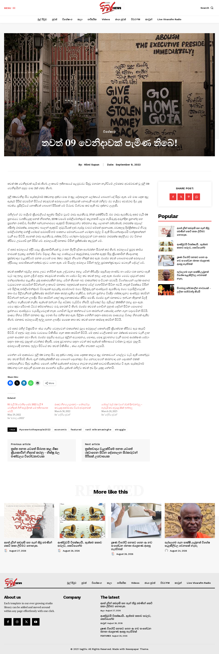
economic (60, 429)
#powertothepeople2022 (35, 429)
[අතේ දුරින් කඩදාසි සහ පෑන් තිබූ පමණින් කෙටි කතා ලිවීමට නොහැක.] (166, 231)
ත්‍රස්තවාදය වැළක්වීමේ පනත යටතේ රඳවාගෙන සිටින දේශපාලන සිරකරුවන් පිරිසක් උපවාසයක (111, 452)
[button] (208, 7)
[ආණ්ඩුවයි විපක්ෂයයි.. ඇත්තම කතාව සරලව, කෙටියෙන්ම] (166, 246)
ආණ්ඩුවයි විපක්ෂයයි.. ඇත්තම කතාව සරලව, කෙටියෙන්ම (192, 246)
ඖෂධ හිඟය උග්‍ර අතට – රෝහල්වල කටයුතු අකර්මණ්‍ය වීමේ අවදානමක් (73, 406)
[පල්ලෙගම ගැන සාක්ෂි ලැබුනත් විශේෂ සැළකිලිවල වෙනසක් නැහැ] (166, 275)
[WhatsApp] (196, 196)
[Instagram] (17, 622)
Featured (105, 636)
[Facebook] (173, 196)
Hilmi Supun (91, 164)
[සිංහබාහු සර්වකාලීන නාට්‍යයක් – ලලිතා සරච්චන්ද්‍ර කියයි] (166, 289)
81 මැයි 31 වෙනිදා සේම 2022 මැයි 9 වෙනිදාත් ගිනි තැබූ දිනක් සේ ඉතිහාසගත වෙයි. (28, 408)
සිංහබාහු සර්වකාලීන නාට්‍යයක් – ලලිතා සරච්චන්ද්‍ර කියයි (194, 289)
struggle (120, 429)
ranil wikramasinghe (98, 429)
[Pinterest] (188, 196)
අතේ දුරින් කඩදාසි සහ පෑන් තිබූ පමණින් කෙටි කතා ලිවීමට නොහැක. (193, 231)
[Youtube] (36, 622)
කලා (102, 610)
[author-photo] (6, 551)
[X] (180, 196)
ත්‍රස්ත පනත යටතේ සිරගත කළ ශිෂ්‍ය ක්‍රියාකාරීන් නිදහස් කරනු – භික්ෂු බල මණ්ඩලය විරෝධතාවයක (35, 452)
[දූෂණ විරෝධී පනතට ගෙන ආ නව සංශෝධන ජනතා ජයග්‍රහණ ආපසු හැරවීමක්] (166, 260)
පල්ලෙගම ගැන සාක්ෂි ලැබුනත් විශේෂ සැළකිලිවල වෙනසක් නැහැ (193, 275)
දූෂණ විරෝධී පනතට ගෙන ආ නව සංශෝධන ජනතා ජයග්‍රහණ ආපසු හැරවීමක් (193, 260)
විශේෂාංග (109, 131)
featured (76, 429)
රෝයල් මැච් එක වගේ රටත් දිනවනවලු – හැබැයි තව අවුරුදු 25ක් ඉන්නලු (121, 406)
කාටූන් (103, 623)
